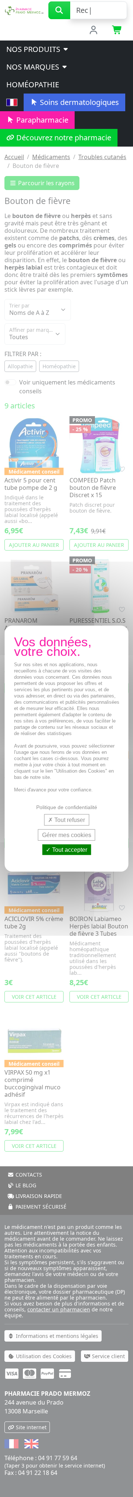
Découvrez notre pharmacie (62, 138)
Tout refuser (69, 819)
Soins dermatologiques (78, 102)
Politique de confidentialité (66, 807)
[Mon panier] (117, 30)
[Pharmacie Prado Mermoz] (24, 10)
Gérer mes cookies (66, 835)
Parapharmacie (41, 120)
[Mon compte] (93, 30)
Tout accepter (69, 850)
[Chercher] (59, 10)
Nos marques (33, 67)
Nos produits (34, 49)
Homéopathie (32, 84)
